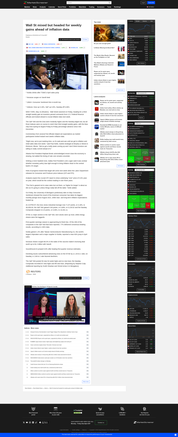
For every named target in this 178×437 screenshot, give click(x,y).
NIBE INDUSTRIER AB (135, 175)
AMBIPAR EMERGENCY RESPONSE (139, 96)
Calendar (52, 7)
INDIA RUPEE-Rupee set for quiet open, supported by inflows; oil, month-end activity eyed (53, 338)
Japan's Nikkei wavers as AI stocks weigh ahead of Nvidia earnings (47, 351)
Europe (138, 21)
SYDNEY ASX (133, 55)
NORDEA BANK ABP (135, 105)
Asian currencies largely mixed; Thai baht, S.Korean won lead (46, 345)
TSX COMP (132, 49)
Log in (143, 2)
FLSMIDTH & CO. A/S (135, 179)
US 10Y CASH (133, 342)
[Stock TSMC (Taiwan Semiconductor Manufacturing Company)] (66, 47)
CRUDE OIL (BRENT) (133, 282)
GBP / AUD (131, 247)
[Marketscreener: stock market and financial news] (35, 2)
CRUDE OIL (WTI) (132, 280)
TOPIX (131, 53)
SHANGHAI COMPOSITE (136, 51)
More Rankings (141, 164)
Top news (97, 22)
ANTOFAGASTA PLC (135, 128)
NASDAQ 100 (133, 47)
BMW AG (132, 100)
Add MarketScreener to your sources (70, 39)
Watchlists (82, 7)
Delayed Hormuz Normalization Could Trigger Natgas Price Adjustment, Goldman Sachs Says (54, 332)
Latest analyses (99, 96)
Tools (109, 7)
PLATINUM (131, 286)
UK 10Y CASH (133, 339)
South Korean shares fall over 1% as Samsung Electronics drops (47, 364)
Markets (27, 7)
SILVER (130, 284)
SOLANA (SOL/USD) (135, 313)
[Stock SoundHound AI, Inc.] (45, 51)
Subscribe (151, 2)
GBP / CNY (131, 249)
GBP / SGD (131, 253)
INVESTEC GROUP (135, 140)
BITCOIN (132, 308)
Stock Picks (62, 7)
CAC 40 (132, 40)
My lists (141, 117)
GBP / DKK (131, 242)
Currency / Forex (132, 216)
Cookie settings (76, 430)
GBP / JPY (130, 255)
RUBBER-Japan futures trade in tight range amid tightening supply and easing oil (51, 341)
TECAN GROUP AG (135, 189)
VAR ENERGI (133, 193)
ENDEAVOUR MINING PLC (137, 131)
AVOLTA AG (132, 185)
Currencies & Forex (141, 259)
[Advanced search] (109, 2)
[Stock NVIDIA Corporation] (61, 44)
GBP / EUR (131, 232)
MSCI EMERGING (134, 57)
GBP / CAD (131, 244)
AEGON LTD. (133, 187)
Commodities (131, 264)
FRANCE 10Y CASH (135, 348)
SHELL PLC (133, 138)
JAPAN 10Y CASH (134, 346)
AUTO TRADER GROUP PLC (137, 133)
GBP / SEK (131, 238)
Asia (151, 21)
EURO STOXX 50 (134, 42)
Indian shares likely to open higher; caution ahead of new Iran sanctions (49, 348)
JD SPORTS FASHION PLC (137, 126)
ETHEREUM (133, 311)
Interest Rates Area (141, 351)
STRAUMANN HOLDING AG (137, 191)
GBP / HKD (131, 251)
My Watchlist (131, 93)
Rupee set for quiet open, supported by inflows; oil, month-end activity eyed (49, 335)
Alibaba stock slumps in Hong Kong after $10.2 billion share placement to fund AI (51, 354)
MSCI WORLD (133, 60)
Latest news (120, 90)
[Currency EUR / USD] (39, 44)
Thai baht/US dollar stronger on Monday (41, 361)
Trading (91, 7)
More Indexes (141, 63)
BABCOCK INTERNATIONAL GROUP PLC (139, 143)
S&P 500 (132, 45)
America (145, 21)
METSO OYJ (133, 181)
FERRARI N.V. (133, 98)
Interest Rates (132, 326)
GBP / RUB (131, 236)
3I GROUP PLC (133, 135)
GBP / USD (131, 229)
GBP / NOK (131, 240)
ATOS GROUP (133, 102)
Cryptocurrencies (133, 295)
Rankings (117, 7)
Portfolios (72, 7)
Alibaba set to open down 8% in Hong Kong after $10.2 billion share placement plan (52, 377)
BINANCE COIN (134, 315)
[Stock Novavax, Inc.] (84, 47)
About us (84, 430)
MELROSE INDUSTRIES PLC (137, 110)
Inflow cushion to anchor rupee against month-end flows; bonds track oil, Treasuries (51, 370)
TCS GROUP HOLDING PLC (137, 108)
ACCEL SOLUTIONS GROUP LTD (138, 112)
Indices (131, 21)
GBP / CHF (131, 234)
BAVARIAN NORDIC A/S (136, 173)
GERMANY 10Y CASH (135, 344)
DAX (131, 38)
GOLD (129, 278)
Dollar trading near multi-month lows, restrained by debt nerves (46, 367)
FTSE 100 (132, 36)
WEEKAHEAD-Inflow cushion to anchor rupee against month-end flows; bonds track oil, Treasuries (55, 374)
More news (86, 381)
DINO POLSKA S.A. (134, 177)
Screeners (100, 7)
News (35, 7)
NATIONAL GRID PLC (135, 147)
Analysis (43, 7)
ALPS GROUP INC (134, 114)
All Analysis (120, 165)
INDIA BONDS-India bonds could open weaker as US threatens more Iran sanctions (51, 358)
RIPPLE (132, 317)
